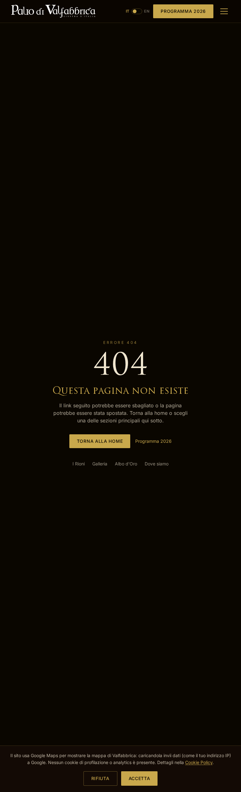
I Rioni (78, 463)
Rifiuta (100, 778)
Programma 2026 (183, 11)
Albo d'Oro (126, 463)
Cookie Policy (198, 762)
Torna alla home (100, 441)
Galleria (99, 463)
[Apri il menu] (224, 11)
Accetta (139, 778)
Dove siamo (157, 463)
